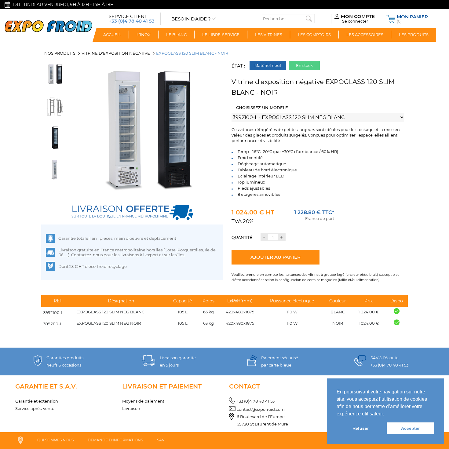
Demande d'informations (115, 440)
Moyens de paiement (143, 401)
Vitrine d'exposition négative (116, 53)
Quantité (242, 237)
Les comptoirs (314, 34)
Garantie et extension (36, 401)
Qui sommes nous (55, 440)
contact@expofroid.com (261, 409)
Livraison (131, 408)
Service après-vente (34, 408)
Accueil (112, 34)
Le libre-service (220, 34)
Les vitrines (268, 34)
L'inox (144, 34)
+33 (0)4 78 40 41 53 (256, 401)
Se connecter (355, 21)
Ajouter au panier (275, 257)
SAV (161, 440)
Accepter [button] (410, 428)
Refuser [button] (360, 428)
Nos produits (59, 53)
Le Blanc (176, 34)
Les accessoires (364, 34)
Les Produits (414, 34)
